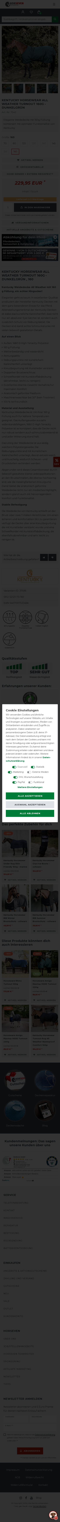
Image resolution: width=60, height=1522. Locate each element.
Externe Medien (40, 772)
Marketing (18, 772)
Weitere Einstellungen (30, 787)
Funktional (38, 782)
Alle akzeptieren (30, 796)
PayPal (21, 782)
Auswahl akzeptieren (30, 804)
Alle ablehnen (30, 813)
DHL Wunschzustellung (31, 777)
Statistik (40, 766)
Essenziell (22, 766)
